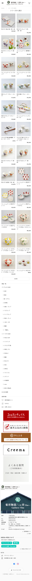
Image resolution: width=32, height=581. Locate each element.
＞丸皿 (4, 291)
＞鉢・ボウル (6, 299)
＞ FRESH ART (6, 337)
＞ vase (4, 384)
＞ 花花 (4, 365)
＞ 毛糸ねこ (5, 353)
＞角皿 (4, 295)
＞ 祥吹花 (5, 368)
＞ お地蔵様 (5, 380)
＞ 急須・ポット (6, 318)
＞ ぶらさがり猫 (6, 345)
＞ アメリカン (6, 372)
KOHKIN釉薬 (5, 392)
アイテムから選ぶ (6, 287)
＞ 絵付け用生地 (6, 388)
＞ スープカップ (6, 314)
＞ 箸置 (4, 326)
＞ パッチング (6, 341)
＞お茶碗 (4, 302)
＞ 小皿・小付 (6, 322)
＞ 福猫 (4, 357)
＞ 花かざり (5, 361)
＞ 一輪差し (5, 330)
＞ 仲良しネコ (6, 349)
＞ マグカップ (6, 310)
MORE (15, 278)
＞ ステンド (5, 376)
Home (2, 8)
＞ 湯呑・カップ (6, 306)
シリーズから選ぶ (6, 334)
